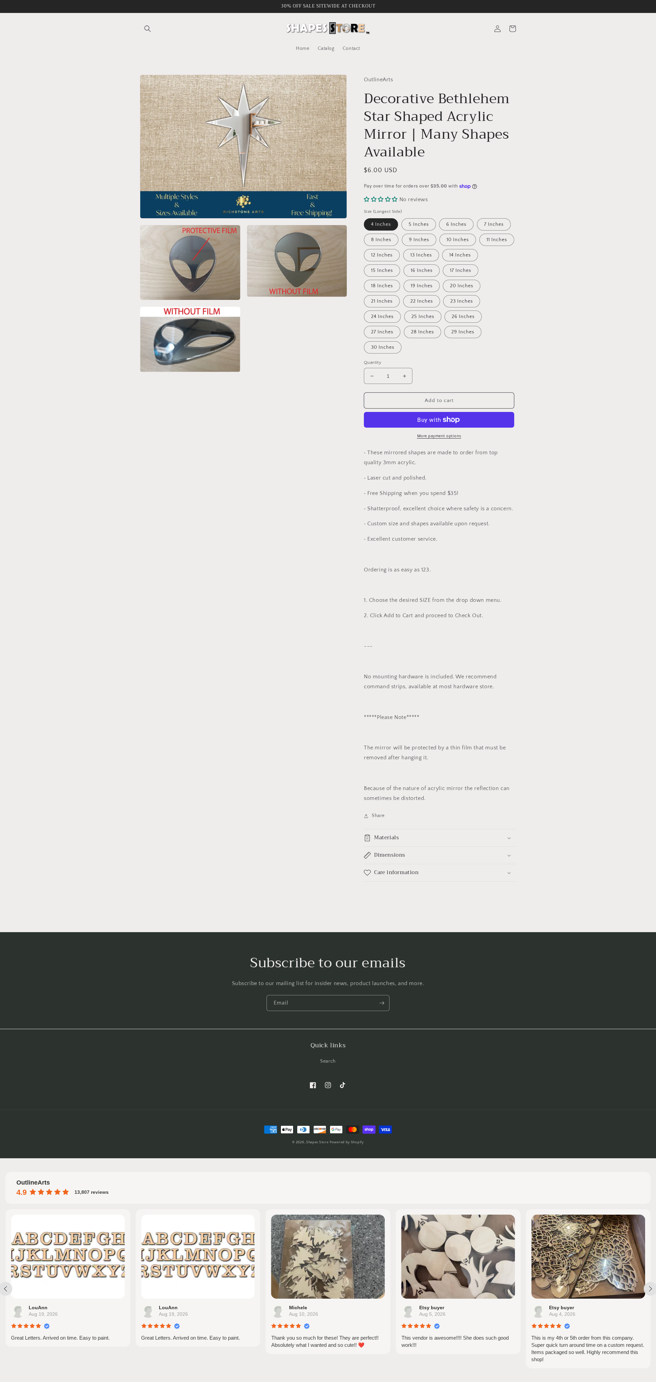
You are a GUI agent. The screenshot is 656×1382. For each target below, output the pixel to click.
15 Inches (382, 270)
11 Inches (497, 240)
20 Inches (461, 286)
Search (328, 1061)
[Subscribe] (381, 1003)
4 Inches (381, 224)
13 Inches (421, 255)
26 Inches (463, 316)
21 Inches (382, 301)
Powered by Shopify (347, 1142)
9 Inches (419, 240)
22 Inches (421, 301)
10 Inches (458, 240)
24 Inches (382, 316)
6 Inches (456, 224)
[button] (147, 28)
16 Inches (422, 270)
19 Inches (422, 286)
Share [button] (378, 815)
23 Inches (461, 301)
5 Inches (419, 224)
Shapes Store (317, 1142)
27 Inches (382, 332)
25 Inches (422, 316)
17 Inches (460, 270)
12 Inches (382, 255)
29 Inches (462, 332)
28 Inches (422, 332)
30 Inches (382, 347)
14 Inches (460, 255)
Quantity (372, 362)
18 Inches (382, 286)
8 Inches (381, 240)
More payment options (439, 436)
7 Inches (494, 224)
